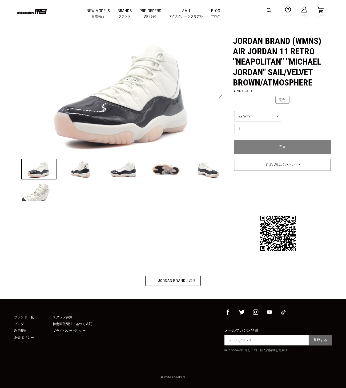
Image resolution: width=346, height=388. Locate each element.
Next (220, 94)
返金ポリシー (24, 337)
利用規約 (20, 331)
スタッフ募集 (62, 317)
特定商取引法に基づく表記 (72, 324)
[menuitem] (98, 11)
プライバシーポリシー (69, 331)
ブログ (19, 324)
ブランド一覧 (24, 317)
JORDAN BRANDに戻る (176, 281)
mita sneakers (174, 377)
